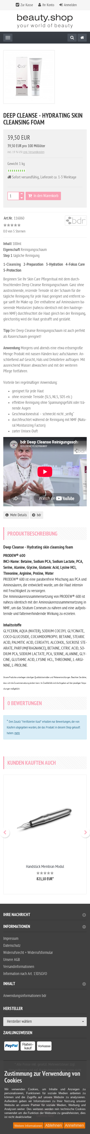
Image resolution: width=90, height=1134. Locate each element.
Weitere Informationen (28, 1125)
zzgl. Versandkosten (33, 152)
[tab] (45, 916)
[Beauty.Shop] (45, 21)
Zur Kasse (27, 5)
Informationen (16, 927)
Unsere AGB (11, 959)
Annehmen (74, 1125)
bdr (38, 515)
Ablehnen (53, 1125)
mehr (17, 733)
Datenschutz (12, 945)
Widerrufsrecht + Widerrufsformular (28, 952)
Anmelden (70, 5)
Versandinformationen (18, 966)
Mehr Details (18, 515)
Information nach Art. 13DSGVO (25, 973)
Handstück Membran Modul (45, 866)
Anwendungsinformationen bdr (24, 995)
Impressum (10, 938)
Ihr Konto (48, 5)
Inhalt (9, 984)
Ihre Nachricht (16, 915)
